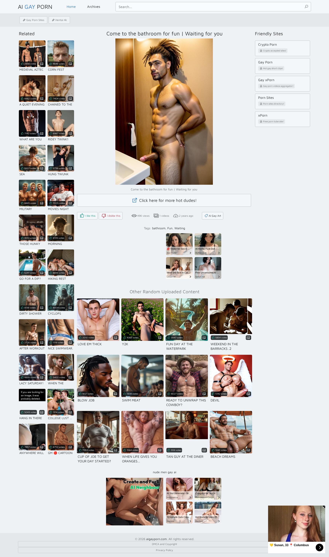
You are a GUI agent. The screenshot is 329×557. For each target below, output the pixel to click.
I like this (90, 215)
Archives (93, 7)
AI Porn (35, 6)
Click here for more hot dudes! (167, 200)
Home (71, 7)
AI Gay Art (215, 215)
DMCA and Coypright (164, 544)
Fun (169, 228)
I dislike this (113, 215)
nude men (160, 472)
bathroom (158, 228)
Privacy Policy (164, 550)
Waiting (179, 228)
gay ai (172, 472)
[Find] (306, 6)
